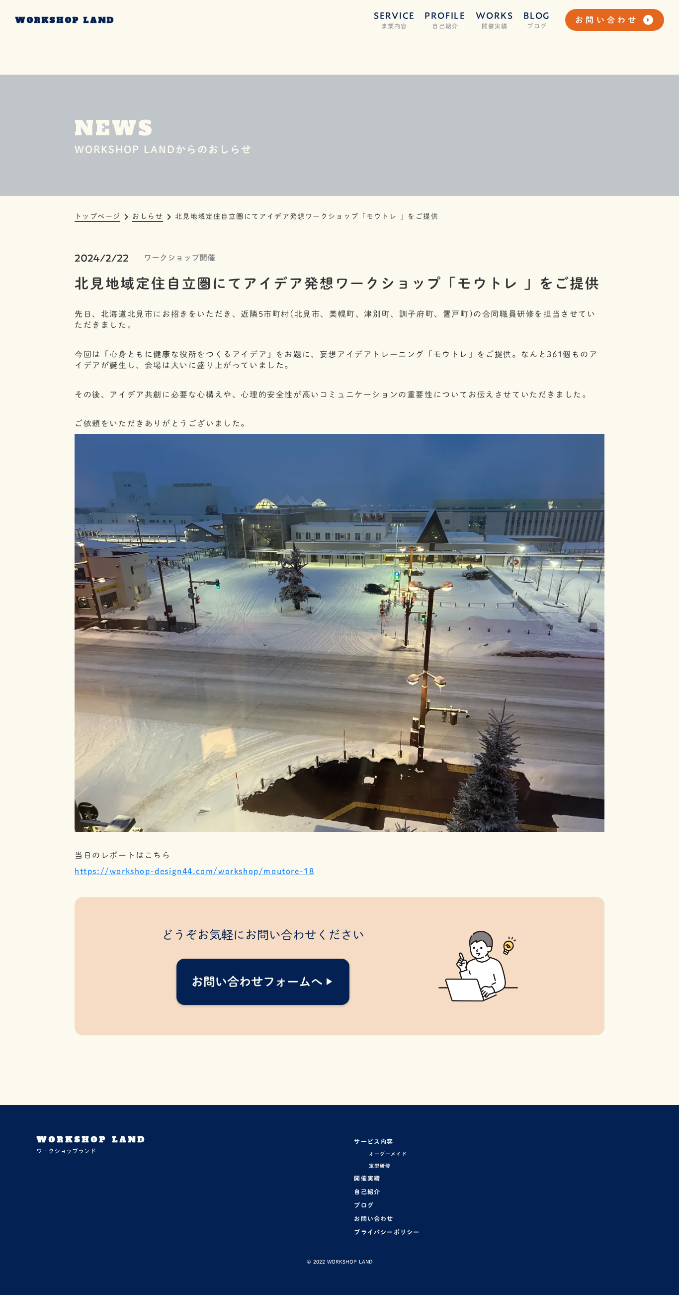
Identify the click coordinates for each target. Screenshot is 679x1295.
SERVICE (394, 15)
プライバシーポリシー (387, 1232)
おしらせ (147, 216)
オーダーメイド (388, 1153)
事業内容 (394, 26)
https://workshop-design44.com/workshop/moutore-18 (194, 871)
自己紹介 (367, 1192)
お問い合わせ (373, 1218)
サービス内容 (373, 1141)
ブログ (364, 1205)
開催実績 (367, 1178)
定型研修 (380, 1165)
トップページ (97, 216)
